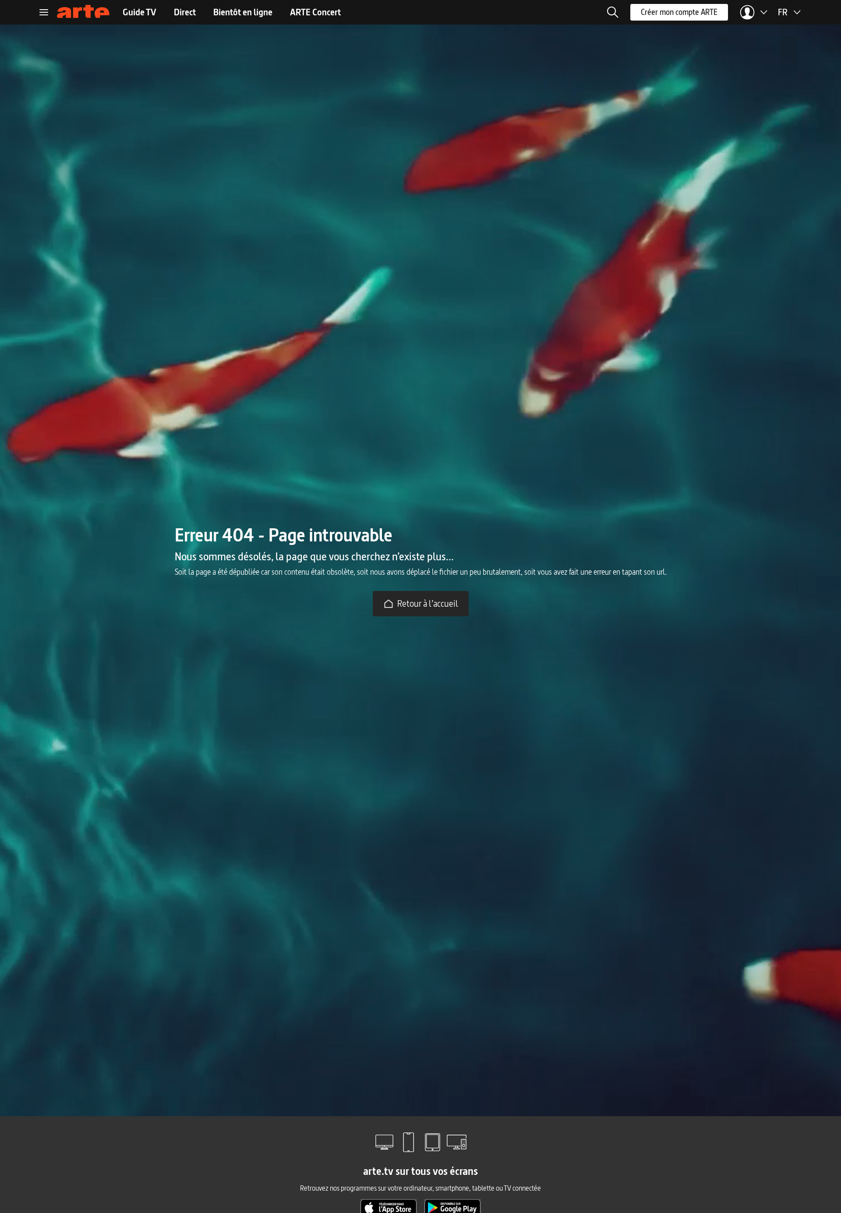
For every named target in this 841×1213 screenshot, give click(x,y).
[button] (613, 12)
